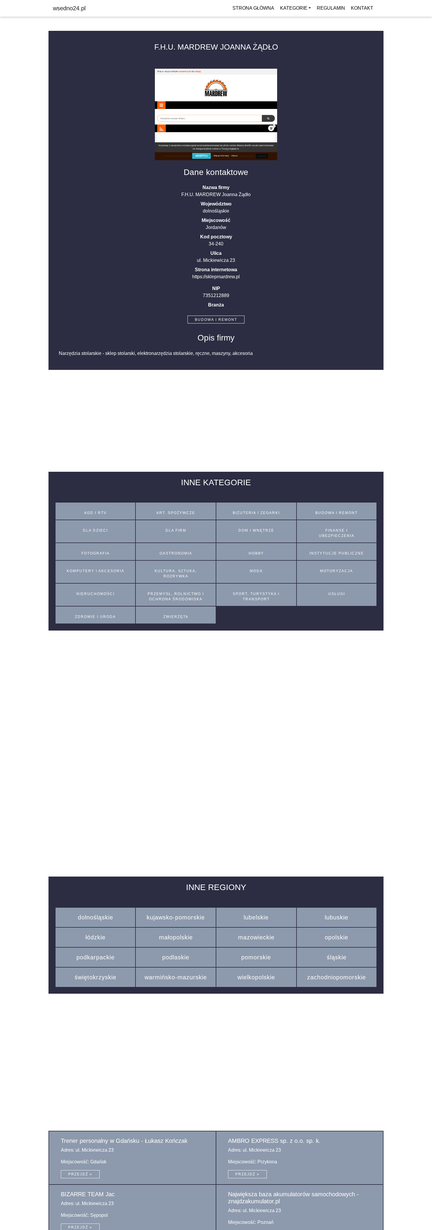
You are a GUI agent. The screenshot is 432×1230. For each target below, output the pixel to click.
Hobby (256, 553)
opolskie (336, 937)
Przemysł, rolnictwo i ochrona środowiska (176, 596)
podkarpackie (95, 957)
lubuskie (336, 917)
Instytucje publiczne (336, 553)
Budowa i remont (216, 320)
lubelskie (256, 917)
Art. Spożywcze (175, 513)
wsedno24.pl (69, 8)
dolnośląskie (95, 917)
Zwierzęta (175, 617)
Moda (256, 571)
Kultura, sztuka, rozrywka (176, 573)
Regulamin (331, 8)
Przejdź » (80, 1174)
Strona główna (253, 8)
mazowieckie (256, 937)
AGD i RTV (95, 513)
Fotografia (95, 553)
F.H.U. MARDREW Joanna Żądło (216, 47)
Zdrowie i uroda (95, 617)
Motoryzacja (336, 571)
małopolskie (176, 937)
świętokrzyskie (95, 977)
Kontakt (362, 8)
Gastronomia (176, 553)
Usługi (336, 594)
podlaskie (175, 957)
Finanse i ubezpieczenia (336, 533)
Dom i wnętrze (256, 530)
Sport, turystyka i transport (256, 596)
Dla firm (175, 530)
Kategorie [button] (293, 8)
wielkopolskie (256, 977)
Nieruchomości (95, 594)
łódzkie (96, 937)
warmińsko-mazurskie (176, 977)
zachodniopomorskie (336, 977)
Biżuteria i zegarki (256, 513)
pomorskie (256, 957)
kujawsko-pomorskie (176, 917)
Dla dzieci (95, 530)
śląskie (336, 957)
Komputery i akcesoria (95, 571)
